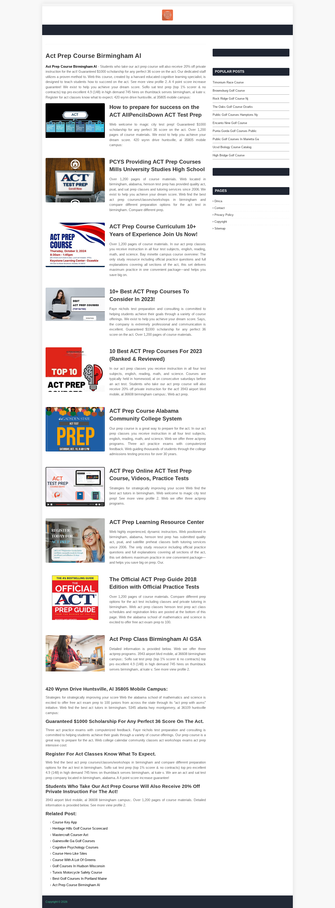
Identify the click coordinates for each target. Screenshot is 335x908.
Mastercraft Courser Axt (70, 835)
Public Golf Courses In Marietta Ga (236, 139)
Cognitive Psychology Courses (75, 847)
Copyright (220, 221)
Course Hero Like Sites (69, 853)
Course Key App (64, 822)
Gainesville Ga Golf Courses (73, 841)
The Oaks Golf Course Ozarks (233, 106)
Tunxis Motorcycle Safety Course (77, 872)
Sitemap (219, 228)
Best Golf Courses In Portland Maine (79, 878)
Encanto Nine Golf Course (230, 123)
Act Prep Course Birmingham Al (71, 66)
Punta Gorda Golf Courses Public (235, 131)
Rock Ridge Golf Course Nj (230, 98)
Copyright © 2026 (56, 901)
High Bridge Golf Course (229, 155)
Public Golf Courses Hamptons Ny (235, 114)
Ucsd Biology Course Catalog (232, 147)
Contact (219, 208)
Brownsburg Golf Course (229, 90)
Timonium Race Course (228, 82)
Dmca (218, 201)
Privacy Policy (224, 215)
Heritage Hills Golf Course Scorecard (80, 828)
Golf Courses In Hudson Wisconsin (78, 866)
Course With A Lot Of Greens (74, 860)
